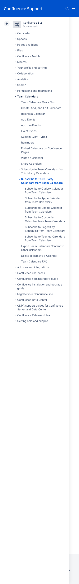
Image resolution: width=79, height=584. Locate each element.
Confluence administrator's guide (37, 278)
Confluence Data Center (32, 299)
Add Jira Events (31, 125)
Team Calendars (27, 96)
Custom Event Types (34, 136)
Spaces (22, 38)
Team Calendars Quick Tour (38, 102)
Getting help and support (32, 321)
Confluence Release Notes (33, 315)
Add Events (28, 119)
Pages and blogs (27, 44)
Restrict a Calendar (33, 113)
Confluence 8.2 (32, 22)
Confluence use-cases (31, 273)
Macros (21, 62)
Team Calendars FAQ (34, 261)
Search (67, 8)
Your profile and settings (32, 67)
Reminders (27, 142)
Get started (24, 33)
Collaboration (25, 73)
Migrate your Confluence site (35, 294)
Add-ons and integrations (33, 267)
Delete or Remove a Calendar (39, 255)
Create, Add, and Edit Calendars (41, 108)
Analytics (22, 79)
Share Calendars (31, 163)
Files (20, 50)
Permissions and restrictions (34, 90)
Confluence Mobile (28, 56)
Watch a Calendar (32, 157)
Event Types (28, 131)
